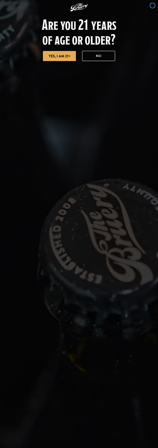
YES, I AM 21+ (59, 56)
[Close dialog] (152, 5)
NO (99, 55)
